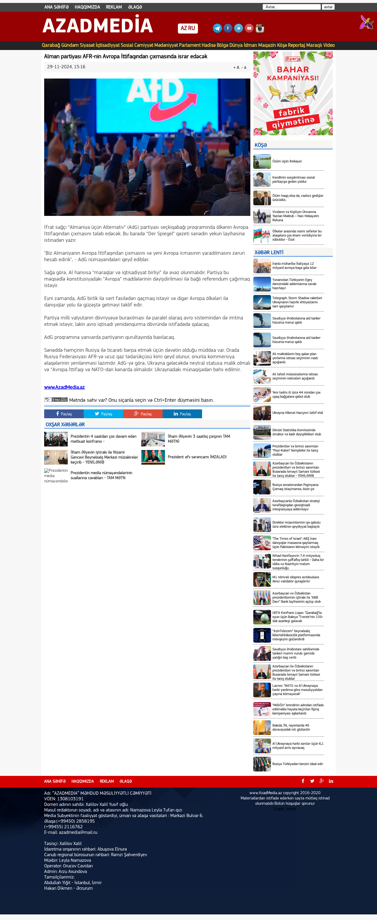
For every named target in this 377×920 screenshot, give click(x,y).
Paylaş (66, 414)
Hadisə (209, 45)
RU (191, 28)
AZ (184, 28)
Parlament (190, 45)
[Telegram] (217, 31)
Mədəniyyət (166, 45)
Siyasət (87, 45)
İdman (250, 45)
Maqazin (267, 45)
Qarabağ (51, 45)
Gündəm (70, 45)
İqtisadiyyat (108, 45)
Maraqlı (314, 45)
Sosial (127, 45)
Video (329, 45)
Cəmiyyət (143, 45)
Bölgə (222, 45)
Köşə (282, 45)
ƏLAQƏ (135, 7)
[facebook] (302, 782)
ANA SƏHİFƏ (56, 7)
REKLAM (114, 7)
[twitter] (312, 782)
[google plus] (321, 782)
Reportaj (296, 45)
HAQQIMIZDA (87, 7)
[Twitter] (238, 31)
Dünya (236, 45)
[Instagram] (259, 31)
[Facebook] (228, 31)
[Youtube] (249, 31)
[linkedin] (331, 782)
